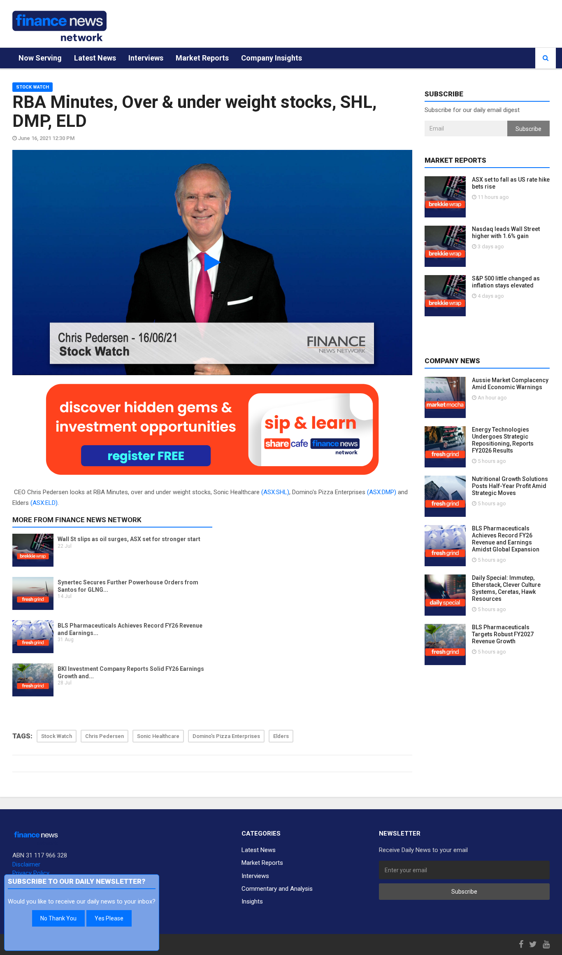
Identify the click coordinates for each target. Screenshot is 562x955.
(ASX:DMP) (381, 492)
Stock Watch (32, 87)
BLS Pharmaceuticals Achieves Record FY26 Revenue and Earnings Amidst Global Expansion (505, 539)
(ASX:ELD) (44, 503)
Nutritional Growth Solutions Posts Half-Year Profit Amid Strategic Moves (510, 486)
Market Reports (202, 58)
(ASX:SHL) (275, 492)
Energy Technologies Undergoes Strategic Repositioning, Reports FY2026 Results (503, 440)
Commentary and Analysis (277, 888)
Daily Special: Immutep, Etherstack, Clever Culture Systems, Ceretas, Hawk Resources (506, 588)
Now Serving (40, 58)
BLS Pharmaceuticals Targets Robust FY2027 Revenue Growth (503, 634)
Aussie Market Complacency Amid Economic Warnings (510, 383)
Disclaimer (26, 864)
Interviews (145, 58)
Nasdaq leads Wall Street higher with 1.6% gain (506, 232)
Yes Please (109, 918)
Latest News (95, 58)
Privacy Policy (30, 873)
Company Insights (271, 58)
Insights (252, 901)
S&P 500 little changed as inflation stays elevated (506, 282)
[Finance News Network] (59, 26)
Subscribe (528, 129)
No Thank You (58, 918)
